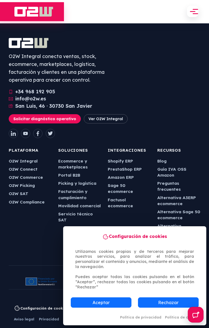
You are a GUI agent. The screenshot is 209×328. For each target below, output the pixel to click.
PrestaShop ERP (125, 169)
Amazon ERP (121, 177)
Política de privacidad (140, 317)
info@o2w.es (30, 98)
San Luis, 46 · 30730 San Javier (53, 106)
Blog (162, 161)
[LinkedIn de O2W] (13, 133)
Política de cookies (182, 317)
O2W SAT (18, 193)
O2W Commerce (26, 177)
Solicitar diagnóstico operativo (44, 118)
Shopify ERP (120, 161)
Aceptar (101, 302)
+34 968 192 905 (35, 91)
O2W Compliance (27, 202)
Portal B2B (69, 175)
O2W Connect (23, 169)
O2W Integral (23, 161)
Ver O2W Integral (105, 118)
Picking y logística (77, 183)
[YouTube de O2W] (25, 133)
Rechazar (168, 302)
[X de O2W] (50, 133)
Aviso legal (24, 319)
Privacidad (49, 319)
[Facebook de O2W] (37, 133)
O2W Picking (22, 185)
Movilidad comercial (79, 205)
